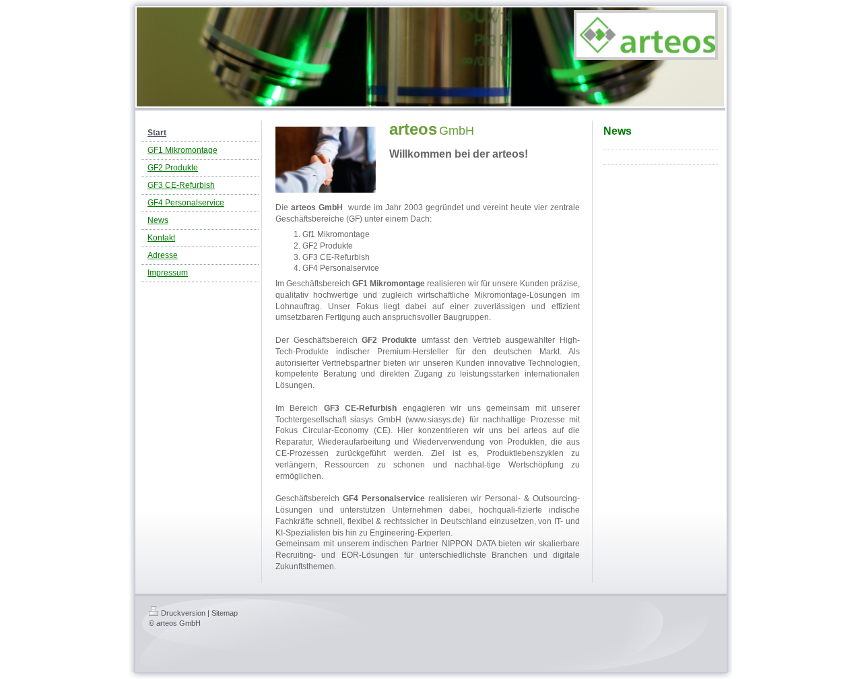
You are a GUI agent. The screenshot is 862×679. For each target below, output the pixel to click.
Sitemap (224, 613)
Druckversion (183, 613)
